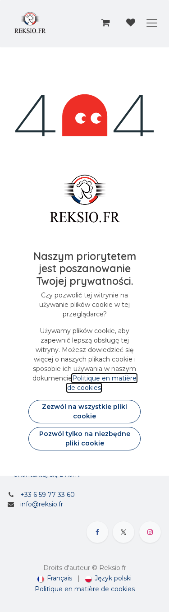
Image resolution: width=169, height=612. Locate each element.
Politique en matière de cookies (85, 589)
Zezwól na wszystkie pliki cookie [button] (84, 411)
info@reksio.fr (41, 504)
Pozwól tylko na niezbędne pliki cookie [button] (84, 438)
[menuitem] (54, 578)
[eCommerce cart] (105, 22)
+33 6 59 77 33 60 (47, 495)
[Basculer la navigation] (152, 22)
